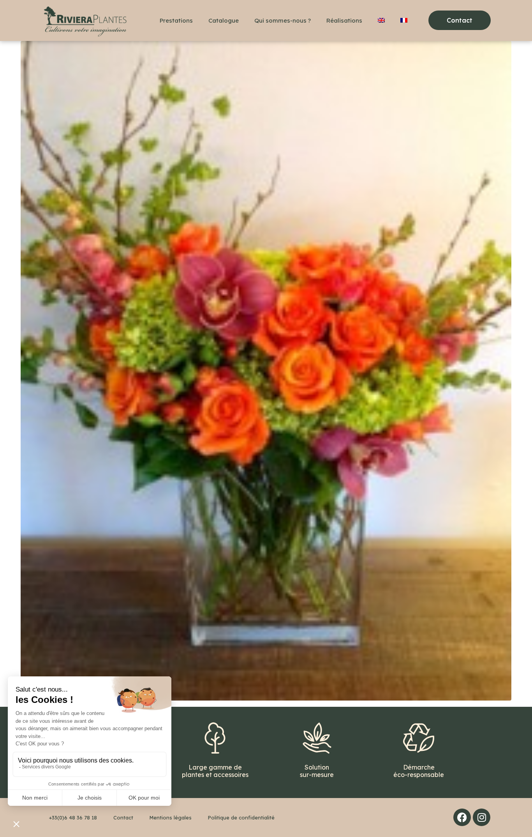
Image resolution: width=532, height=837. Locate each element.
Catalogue (223, 20)
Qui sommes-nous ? (282, 20)
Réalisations (344, 20)
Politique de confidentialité (241, 817)
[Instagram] (481, 817)
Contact (123, 817)
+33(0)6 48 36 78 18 (73, 817)
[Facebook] (462, 817)
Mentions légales (171, 817)
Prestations (176, 20)
